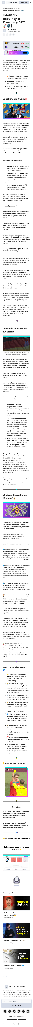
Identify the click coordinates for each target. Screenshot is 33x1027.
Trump (12, 185)
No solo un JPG (13, 30)
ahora (5, 460)
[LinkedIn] (10, 1011)
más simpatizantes (14, 214)
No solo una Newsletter (9, 8)
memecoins (13, 183)
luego (9, 676)
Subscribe (24, 2)
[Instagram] (28, 1011)
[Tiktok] (19, 1011)
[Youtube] (14, 1011)
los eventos (17, 153)
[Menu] (30, 2)
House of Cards (18, 272)
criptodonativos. (15, 237)
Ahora (9, 438)
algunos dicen (15, 373)
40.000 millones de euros (18, 434)
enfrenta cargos (8, 634)
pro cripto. (21, 686)
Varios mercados (13, 178)
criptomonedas (21, 709)
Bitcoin (9, 166)
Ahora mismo (19, 168)
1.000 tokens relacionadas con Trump (17, 738)
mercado (7, 137)
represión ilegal (24, 239)
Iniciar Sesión (12, 2)
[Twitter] (5, 1011)
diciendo (10, 751)
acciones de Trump (16, 173)
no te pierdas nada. (22, 544)
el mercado (17, 200)
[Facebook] (23, 1011)
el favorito (15, 718)
